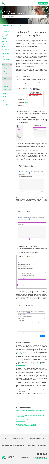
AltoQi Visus (14, 25)
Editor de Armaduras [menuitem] (5, 92)
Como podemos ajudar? (13, 13)
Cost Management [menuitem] (7, 72)
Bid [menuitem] (4, 84)
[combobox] (23, 16)
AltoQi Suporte (5, 25)
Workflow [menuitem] (6, 81)
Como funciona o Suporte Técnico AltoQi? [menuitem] (24, 442)
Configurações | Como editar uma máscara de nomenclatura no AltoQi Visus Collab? (30, 420)
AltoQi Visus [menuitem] (5, 64)
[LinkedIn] (46, 454)
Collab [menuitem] (5, 78)
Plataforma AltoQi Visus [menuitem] (6, 68)
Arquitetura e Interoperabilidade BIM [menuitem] (6, 55)
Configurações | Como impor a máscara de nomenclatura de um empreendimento (30, 411)
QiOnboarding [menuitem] (5, 31)
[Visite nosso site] (44, 454)
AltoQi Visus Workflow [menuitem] (5, 105)
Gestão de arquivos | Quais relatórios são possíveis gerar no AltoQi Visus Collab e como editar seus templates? (30, 425)
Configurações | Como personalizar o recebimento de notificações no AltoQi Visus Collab (31, 416)
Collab (20, 25)
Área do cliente (43, 3)
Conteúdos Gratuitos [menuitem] (18, 438)
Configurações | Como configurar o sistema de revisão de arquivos (31, 429)
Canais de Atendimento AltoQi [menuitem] (37, 438)
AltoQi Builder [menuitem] (5, 62)
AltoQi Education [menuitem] (6, 47)
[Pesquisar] (46, 16)
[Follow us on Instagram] (38, 454)
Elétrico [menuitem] (4, 96)
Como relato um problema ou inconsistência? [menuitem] (13, 445)
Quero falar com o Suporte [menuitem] (5, 42)
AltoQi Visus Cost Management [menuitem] (5, 100)
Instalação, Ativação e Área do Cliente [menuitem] (5, 36)
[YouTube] (41, 454)
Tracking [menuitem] (6, 86)
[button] (11, 34)
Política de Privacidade (41, 458)
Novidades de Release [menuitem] (5, 50)
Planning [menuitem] (6, 76)
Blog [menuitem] (5, 438)
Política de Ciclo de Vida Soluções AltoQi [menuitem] (37, 445)
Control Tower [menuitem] (7, 89)
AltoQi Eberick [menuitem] (5, 59)
